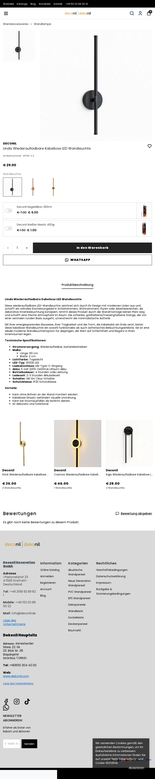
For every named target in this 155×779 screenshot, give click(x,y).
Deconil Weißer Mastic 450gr (36, 224)
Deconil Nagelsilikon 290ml (34, 207)
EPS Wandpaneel (79, 598)
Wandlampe (42, 24)
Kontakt (58, 3)
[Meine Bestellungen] (140, 13)
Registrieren (48, 583)
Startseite (8, 3)
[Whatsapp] (6, 708)
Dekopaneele (77, 605)
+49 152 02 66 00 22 (76, 3)
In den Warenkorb (92, 248)
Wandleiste (75, 611)
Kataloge (22, 3)
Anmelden (45, 3)
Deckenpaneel (77, 624)
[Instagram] (17, 702)
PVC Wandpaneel (79, 592)
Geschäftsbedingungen (112, 570)
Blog (33, 3)
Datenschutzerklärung (111, 576)
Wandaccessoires (15, 24)
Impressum (103, 583)
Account (46, 589)
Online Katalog (50, 570)
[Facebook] (6, 702)
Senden (29, 744)
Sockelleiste (76, 617)
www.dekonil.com (16, 676)
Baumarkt (74, 630)
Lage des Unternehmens (14, 622)
